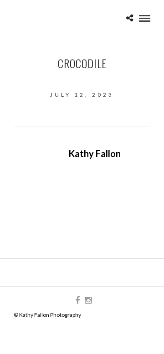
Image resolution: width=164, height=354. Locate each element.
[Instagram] (88, 300)
